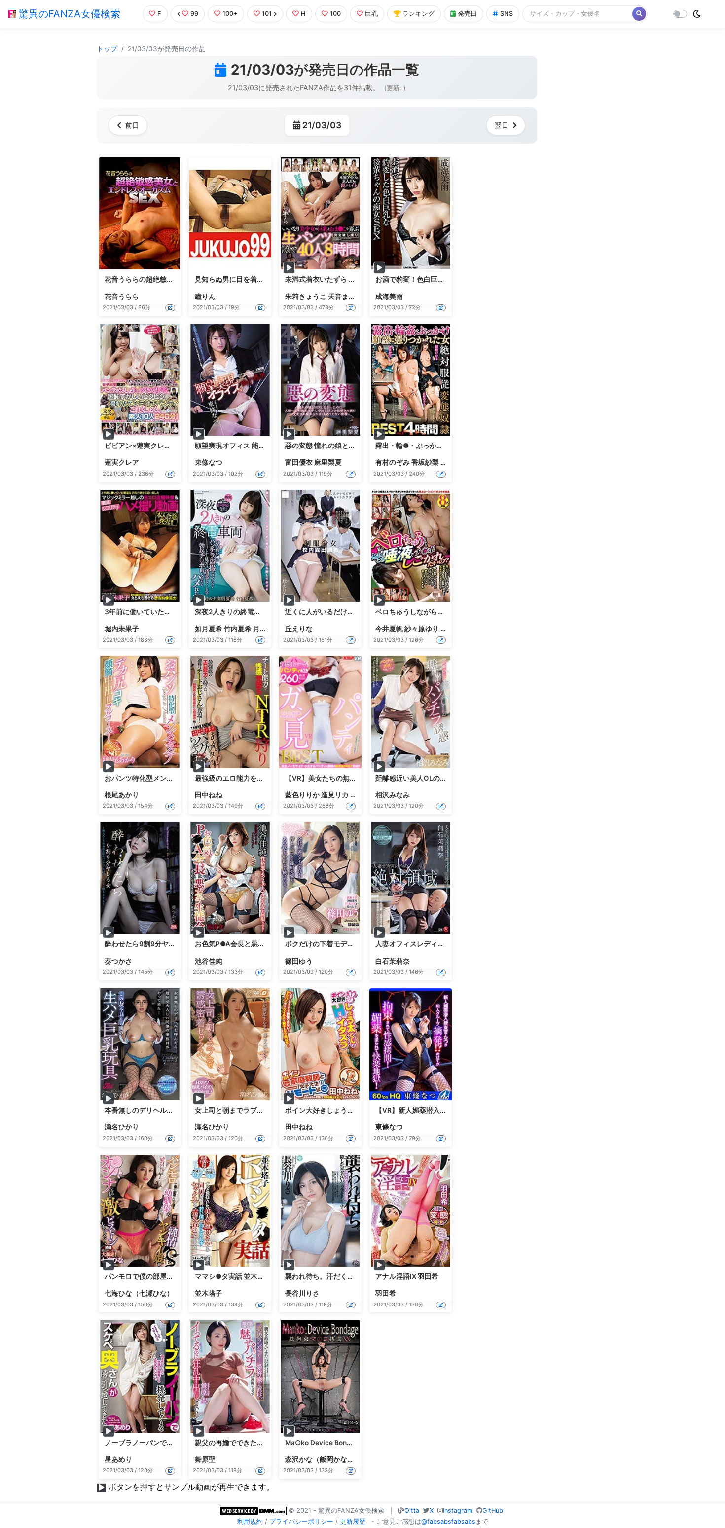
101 (267, 13)
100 (335, 13)
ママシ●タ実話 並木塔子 (233, 1276)
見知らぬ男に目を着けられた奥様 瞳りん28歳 (265, 279)
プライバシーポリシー (301, 1521)
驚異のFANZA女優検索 (68, 14)
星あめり (118, 1459)
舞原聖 (205, 1459)
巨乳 (371, 13)
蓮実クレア (122, 462)
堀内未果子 (122, 629)
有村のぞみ (392, 462)
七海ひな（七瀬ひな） (139, 1293)
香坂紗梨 (425, 462)
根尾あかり (122, 795)
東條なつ (208, 462)
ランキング (418, 13)
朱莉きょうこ (305, 296)
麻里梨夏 (328, 462)
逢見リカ (335, 795)
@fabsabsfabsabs (448, 1521)
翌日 (501, 125)
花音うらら (122, 296)
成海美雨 (389, 296)
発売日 (467, 13)
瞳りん (205, 296)
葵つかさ (118, 961)
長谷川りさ (302, 1293)
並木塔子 (208, 1293)
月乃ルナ (267, 629)
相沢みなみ (392, 795)
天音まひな (345, 296)
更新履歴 (352, 1521)
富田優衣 (299, 462)
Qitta (411, 1510)
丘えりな (299, 629)
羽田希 (385, 1293)
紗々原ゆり (421, 629)
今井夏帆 (389, 629)
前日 (132, 125)
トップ (107, 49)
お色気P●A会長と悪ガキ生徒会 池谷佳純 (258, 944)
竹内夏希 (238, 629)
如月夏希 (208, 629)
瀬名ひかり (122, 1127)
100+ (230, 13)
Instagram (457, 1510)
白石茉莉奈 (392, 961)
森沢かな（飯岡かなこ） (323, 1459)
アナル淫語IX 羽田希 (406, 1276)
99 (194, 13)
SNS (506, 13)
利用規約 (250, 1521)
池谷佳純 (208, 961)
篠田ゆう (299, 961)
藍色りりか (302, 795)
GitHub (492, 1510)
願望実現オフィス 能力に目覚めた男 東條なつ (265, 445)
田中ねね (208, 795)
